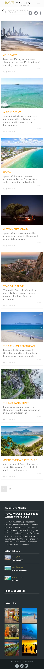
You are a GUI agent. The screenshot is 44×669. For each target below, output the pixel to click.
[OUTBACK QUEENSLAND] (22, 210)
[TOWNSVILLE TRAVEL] (22, 267)
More (39, 69)
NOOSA (7, 172)
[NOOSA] (22, 153)
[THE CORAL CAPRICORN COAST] (22, 327)
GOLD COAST (10, 55)
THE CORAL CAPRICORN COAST (19, 346)
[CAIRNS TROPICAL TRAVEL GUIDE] (22, 441)
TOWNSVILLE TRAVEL (14, 286)
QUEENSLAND (10, 72)
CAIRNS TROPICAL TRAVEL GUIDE (20, 460)
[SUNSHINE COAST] (22, 93)
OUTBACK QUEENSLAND (15, 229)
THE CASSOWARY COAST (16, 403)
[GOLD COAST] (22, 36)
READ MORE (24, 544)
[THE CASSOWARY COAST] (22, 384)
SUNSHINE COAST (12, 112)
